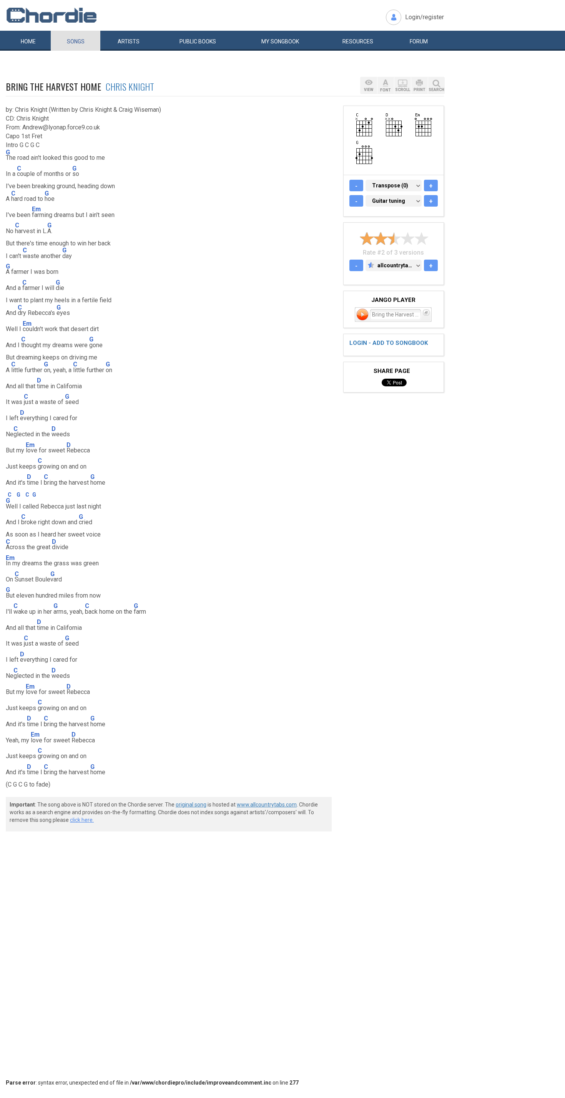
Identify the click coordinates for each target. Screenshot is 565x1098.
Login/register (424, 17)
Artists (129, 41)
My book (280, 41)
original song (191, 805)
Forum (419, 41)
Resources (357, 41)
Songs (76, 41)
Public (197, 41)
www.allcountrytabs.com (267, 805)
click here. (82, 820)
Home (28, 41)
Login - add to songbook (388, 343)
